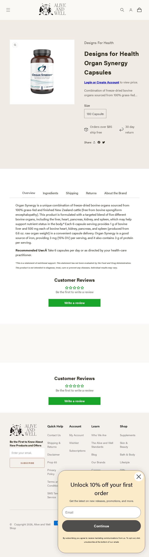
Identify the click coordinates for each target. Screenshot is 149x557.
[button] (8, 10)
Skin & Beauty (124, 445)
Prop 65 (52, 462)
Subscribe (27, 463)
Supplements (127, 435)
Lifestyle (125, 462)
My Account (76, 435)
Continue (101, 525)
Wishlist (74, 443)
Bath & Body (127, 454)
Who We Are (98, 435)
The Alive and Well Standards (102, 445)
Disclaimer (53, 454)
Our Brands (98, 462)
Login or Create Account (101, 82)
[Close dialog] (139, 477)
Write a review (74, 303)
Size (87, 105)
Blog (94, 454)
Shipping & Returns (54, 445)
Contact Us (54, 435)
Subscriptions (77, 450)
